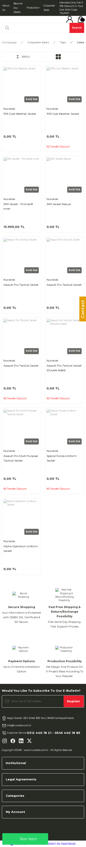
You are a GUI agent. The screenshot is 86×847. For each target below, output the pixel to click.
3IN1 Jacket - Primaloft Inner (18, 206)
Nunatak (9, 108)
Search (77, 27)
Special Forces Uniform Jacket (62, 458)
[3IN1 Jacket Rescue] (65, 175)
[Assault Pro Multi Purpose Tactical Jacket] (21, 427)
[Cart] (80, 19)
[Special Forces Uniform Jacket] (65, 427)
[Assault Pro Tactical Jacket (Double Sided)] (65, 337)
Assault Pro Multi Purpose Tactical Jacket (20, 458)
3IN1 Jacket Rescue (59, 204)
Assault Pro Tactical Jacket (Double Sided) (64, 368)
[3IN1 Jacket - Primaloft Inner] (21, 175)
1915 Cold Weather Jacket (19, 113)
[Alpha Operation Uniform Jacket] (21, 518)
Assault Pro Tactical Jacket (21, 284)
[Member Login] (69, 19)
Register (73, 701)
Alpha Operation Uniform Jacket (20, 548)
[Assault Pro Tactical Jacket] (21, 256)
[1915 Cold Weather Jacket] (21, 85)
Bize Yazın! (28, 839)
